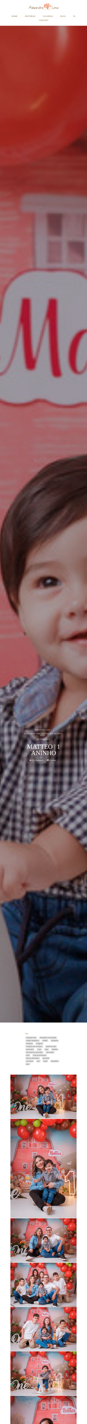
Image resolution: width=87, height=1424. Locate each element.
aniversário (30, 1049)
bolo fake (46, 1058)
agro (27, 1064)
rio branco (29, 1061)
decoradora (50, 1052)
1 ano (39, 1049)
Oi (74, 16)
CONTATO (43, 20)
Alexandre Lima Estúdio (48, 1037)
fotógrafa (39, 1043)
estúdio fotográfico (32, 1040)
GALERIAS (48, 16)
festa (27, 1055)
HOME (15, 16)
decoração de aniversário (34, 1052)
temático (55, 1049)
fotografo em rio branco (34, 1046)
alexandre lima (31, 1037)
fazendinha (54, 1061)
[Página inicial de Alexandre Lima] (43, 6)
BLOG (63, 16)
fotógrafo (29, 1043)
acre (38, 1061)
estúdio (45, 1040)
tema (46, 1049)
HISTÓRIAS (30, 16)
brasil (45, 1061)
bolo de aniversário (32, 1058)
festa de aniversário (39, 1055)
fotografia (54, 1040)
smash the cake (51, 1046)
